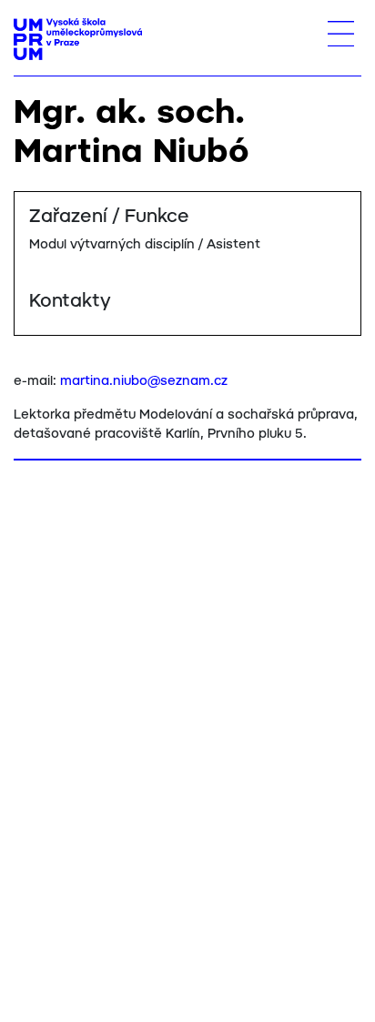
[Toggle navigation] (340, 33)
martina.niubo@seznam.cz (144, 381)
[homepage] (78, 39)
